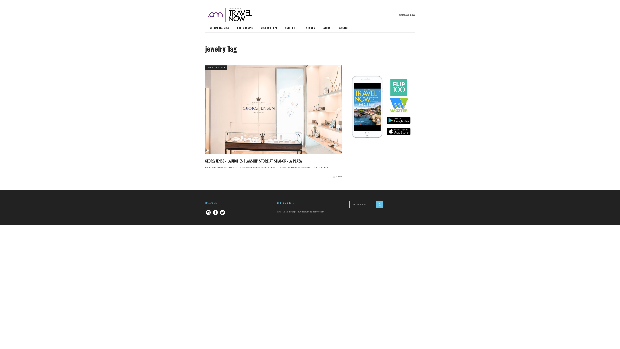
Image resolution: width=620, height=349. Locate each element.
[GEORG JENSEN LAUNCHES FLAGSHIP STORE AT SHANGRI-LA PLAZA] (273, 109)
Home (208, 41)
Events (210, 68)
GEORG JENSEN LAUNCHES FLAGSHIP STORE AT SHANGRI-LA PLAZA (253, 161)
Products (220, 68)
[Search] (379, 204)
